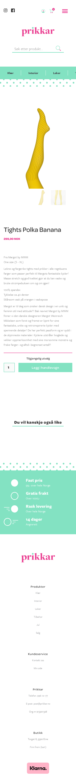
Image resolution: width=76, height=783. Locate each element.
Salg (38, 633)
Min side (38, 668)
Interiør (33, 73)
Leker (56, 73)
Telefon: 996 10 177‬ (38, 695)
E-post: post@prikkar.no (38, 703)
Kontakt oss (38, 660)
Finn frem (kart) (38, 747)
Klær (10, 73)
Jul (38, 625)
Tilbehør (38, 617)
